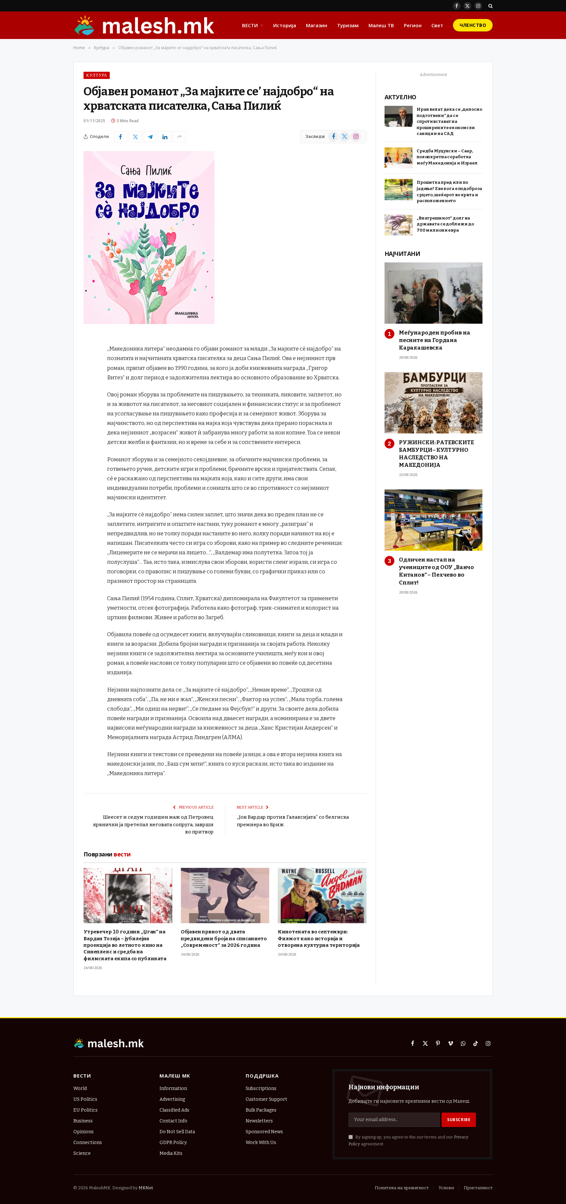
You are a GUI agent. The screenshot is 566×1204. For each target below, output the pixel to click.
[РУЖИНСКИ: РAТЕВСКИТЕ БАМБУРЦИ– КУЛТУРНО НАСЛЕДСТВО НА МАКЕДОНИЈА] (433, 402)
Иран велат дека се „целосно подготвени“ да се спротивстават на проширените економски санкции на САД (449, 121)
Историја (284, 25)
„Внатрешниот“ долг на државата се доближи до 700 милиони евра (445, 224)
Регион (413, 25)
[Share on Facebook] (120, 136)
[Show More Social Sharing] (179, 136)
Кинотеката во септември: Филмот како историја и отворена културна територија (319, 938)
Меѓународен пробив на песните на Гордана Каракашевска (434, 340)
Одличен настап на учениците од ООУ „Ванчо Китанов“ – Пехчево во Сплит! (436, 571)
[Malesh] (144, 25)
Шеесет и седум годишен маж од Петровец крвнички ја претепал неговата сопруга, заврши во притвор (153, 824)
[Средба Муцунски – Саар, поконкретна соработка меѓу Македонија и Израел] (399, 158)
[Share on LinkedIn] (164, 136)
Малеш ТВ (381, 25)
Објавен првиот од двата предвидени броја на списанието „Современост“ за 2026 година (224, 938)
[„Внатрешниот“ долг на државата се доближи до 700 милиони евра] (399, 225)
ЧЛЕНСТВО (473, 25)
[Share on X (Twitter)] (135, 136)
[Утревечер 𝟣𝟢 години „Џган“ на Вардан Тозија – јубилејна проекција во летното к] (128, 895)
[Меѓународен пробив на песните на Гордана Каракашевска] (433, 293)
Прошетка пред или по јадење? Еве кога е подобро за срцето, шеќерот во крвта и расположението (449, 191)
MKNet (146, 1187)
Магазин (316, 25)
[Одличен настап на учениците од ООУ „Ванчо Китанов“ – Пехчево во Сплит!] (433, 520)
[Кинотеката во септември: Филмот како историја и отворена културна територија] (322, 895)
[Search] (490, 5)
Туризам (348, 25)
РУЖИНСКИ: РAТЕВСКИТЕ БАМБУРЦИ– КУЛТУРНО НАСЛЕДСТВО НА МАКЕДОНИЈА (436, 453)
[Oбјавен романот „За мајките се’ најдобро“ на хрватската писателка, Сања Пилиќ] (149, 322)
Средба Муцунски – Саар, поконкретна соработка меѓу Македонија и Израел (447, 156)
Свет (437, 25)
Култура (96, 75)
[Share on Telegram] (150, 136)
